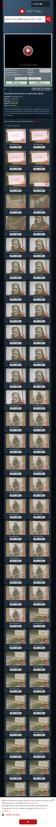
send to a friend (43, 89)
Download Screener (39, 83)
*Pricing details (45, 71)
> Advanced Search (36, 25)
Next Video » (35, 78)
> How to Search (22, 25)
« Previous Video (21, 78)
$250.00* (31, 70)
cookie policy (33, 803)
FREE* (30, 74)
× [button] (53, 800)
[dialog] (28, 812)
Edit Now (37, 121)
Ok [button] (28, 822)
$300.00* (31, 72)
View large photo (15, 144)
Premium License (10, 72)
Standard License (11, 70)
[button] (28, 50)
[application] (28, 51)
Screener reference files (13, 74)
